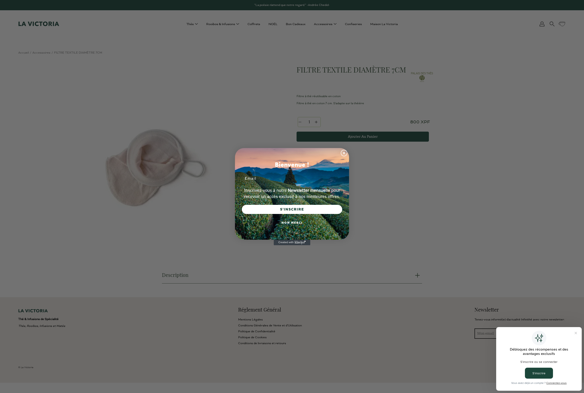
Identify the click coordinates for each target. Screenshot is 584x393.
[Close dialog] (344, 153)
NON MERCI (292, 223)
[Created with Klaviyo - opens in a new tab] (292, 242)
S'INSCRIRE (292, 209)
